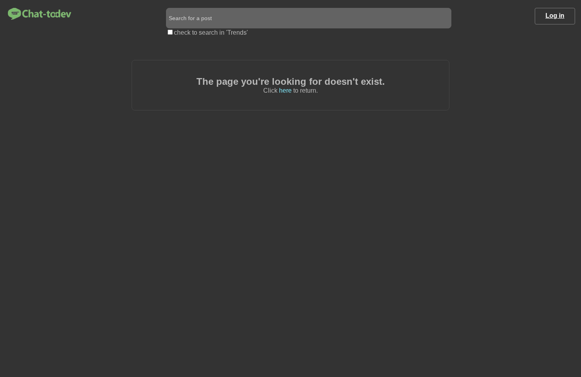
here (285, 90)
